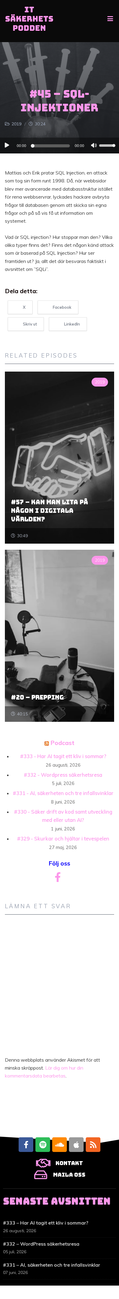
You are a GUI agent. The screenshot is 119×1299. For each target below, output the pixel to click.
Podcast (62, 743)
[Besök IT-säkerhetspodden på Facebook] (58, 879)
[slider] (107, 144)
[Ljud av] (94, 146)
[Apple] (76, 1144)
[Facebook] (26, 1144)
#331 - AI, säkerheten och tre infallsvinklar (63, 793)
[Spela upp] (6, 145)
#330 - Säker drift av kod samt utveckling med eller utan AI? (63, 815)
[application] (59, 145)
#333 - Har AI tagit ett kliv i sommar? (63, 756)
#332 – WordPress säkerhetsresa (41, 1244)
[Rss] (93, 1144)
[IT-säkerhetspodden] (29, 21)
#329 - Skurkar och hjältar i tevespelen (63, 838)
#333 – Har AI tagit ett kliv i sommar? (45, 1223)
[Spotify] (42, 1144)
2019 (16, 124)
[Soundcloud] (59, 1144)
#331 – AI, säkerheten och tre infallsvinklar (51, 1265)
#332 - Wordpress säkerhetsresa (63, 775)
